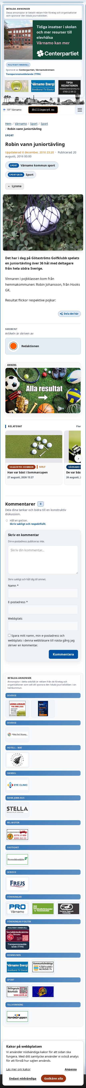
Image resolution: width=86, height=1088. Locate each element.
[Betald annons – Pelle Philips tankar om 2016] (43, 86)
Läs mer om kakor (18, 1069)
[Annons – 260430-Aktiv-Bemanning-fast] (16, 86)
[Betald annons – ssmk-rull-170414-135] (17, 991)
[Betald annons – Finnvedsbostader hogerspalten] (17, 859)
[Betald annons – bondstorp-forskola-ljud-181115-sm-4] (69, 87)
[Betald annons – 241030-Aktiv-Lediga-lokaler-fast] (17, 709)
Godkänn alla (53, 1078)
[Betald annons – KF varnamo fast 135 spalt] (43, 967)
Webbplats (15, 618)
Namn (13, 585)
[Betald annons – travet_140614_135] (69, 908)
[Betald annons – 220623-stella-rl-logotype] (17, 809)
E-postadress (18, 602)
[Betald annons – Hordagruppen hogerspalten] (17, 1016)
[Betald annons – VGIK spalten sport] (43, 991)
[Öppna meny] (79, 110)
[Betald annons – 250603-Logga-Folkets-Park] (17, 734)
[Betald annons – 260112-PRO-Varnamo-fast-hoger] (17, 908)
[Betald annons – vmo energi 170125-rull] (17, 967)
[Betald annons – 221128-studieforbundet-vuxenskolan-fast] (43, 908)
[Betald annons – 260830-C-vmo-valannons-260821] (43, 39)
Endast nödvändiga (22, 1078)
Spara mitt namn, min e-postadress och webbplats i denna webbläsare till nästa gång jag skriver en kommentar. (41, 640)
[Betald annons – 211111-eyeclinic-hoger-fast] (17, 785)
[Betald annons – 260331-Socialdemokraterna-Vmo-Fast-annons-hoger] (17, 936)
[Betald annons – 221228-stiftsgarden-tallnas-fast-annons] (17, 760)
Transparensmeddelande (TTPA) (23, 73)
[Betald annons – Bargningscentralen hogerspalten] (17, 834)
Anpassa (71, 1069)
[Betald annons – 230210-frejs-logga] (17, 884)
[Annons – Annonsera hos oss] (43, 709)
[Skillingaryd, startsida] (43, 110)
